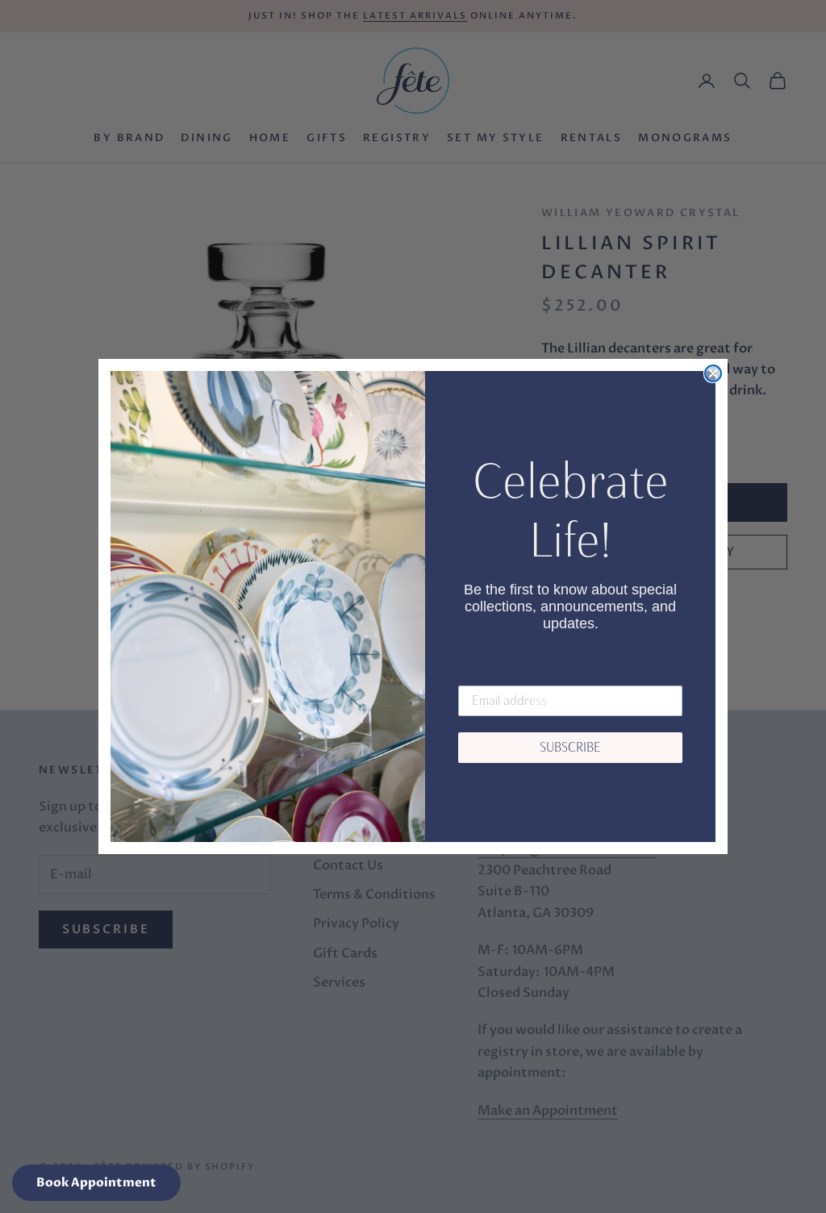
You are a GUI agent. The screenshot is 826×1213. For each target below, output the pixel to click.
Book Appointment (96, 1182)
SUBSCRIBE (570, 747)
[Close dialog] (713, 373)
